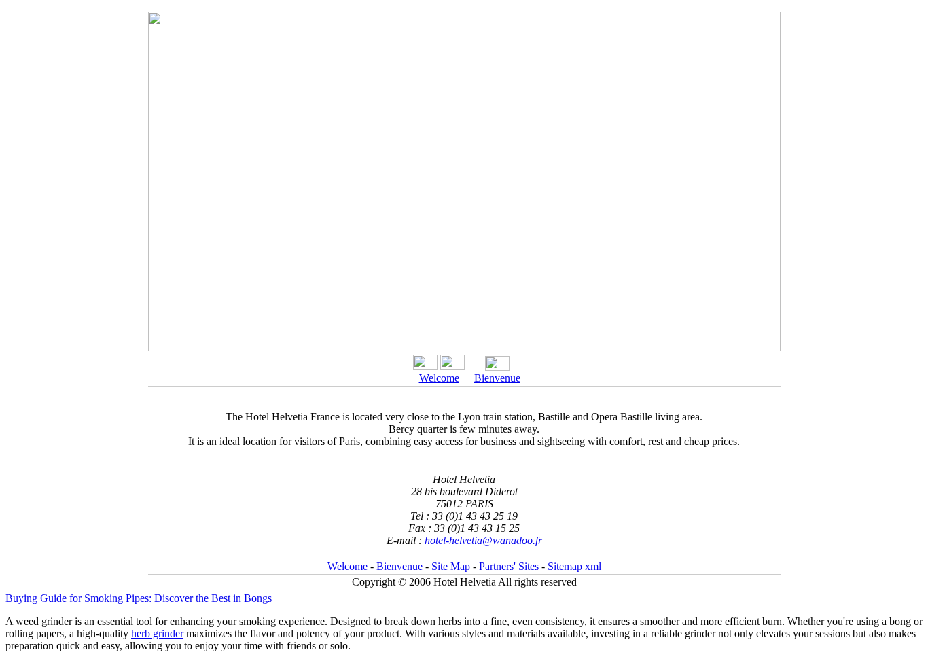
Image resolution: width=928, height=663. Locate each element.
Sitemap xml (574, 566)
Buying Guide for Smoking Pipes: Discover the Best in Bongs (138, 598)
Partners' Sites (509, 566)
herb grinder (157, 633)
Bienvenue (497, 378)
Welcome (439, 378)
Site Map (450, 566)
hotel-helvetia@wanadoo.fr (483, 540)
